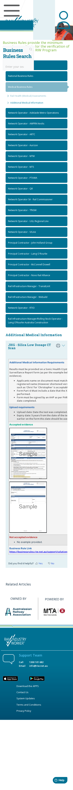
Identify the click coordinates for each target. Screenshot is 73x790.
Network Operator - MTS (21, 166)
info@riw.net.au (38, 665)
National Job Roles (18, 65)
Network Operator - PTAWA (22, 177)
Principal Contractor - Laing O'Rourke (27, 253)
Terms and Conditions (28, 704)
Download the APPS (27, 686)
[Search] (31, 49)
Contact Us (22, 692)
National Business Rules (20, 76)
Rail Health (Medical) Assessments (28, 95)
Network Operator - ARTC (21, 134)
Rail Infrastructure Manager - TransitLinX (29, 286)
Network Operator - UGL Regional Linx (28, 221)
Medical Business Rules (20, 87)
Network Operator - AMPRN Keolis (26, 123)
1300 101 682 (36, 662)
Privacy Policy (23, 710)
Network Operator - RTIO (21, 307)
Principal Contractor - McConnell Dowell (29, 264)
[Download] (30, 404)
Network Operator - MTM (21, 156)
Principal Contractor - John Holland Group (30, 242)
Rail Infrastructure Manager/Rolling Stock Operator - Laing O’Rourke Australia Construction (35, 320)
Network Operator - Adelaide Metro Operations (33, 112)
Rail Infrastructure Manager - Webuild (27, 297)
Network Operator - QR (20, 188)
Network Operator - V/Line (22, 232)
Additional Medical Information (26, 102)
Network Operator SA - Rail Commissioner (30, 199)
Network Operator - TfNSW (22, 210)
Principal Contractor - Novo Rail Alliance (29, 275)
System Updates (25, 698)
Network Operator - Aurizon (23, 145)
